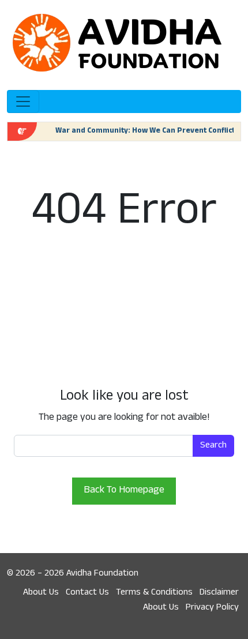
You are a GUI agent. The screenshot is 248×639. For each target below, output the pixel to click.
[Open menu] (23, 101)
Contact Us (87, 592)
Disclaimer (219, 592)
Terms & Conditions (154, 592)
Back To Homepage (124, 490)
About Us (41, 592)
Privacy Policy (212, 607)
